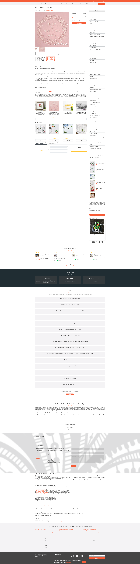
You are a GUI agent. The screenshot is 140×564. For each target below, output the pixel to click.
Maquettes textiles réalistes (94, 157)
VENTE (91, 144)
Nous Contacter (101, 3)
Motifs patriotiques (93, 135)
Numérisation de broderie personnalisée (66, 532)
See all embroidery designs (94, 146)
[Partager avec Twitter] (77, 20)
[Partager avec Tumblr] (79, 20)
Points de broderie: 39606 (50, 60)
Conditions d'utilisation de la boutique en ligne (91, 532)
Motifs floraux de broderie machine (42, 486)
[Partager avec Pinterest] (73, 20)
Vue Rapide (40, 106)
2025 (94, 538)
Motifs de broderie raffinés (94, 129)
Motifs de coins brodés (40, 491)
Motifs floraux (92, 87)
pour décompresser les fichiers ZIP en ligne (51, 505)
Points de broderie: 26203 (50, 56)
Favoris (43, 0)
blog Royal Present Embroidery (54, 521)
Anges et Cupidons (93, 30)
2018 (46, 545)
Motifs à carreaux (92, 70)
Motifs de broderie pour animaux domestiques (97, 137)
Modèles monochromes (93, 117)
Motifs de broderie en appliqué (41, 489)
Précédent (74, 13)
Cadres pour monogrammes (41, 487)
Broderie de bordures (93, 54)
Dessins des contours (93, 133)
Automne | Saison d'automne (94, 25)
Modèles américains (93, 41)
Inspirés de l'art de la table (94, 111)
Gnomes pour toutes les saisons (95, 98)
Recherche (98, 10)
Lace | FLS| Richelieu (93, 113)
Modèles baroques (93, 45)
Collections (91, 76)
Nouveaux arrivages (93, 13)
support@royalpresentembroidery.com (53, 465)
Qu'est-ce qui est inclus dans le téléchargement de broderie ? (70, 323)
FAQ (77, 3)
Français (95, 1)
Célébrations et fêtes (41, 10)
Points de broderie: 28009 (50, 57)
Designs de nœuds (93, 56)
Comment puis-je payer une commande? (70, 304)
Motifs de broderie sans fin (94, 83)
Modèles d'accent (92, 39)
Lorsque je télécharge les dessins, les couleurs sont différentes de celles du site (70, 341)
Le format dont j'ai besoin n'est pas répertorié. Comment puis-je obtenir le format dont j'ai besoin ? (70, 353)
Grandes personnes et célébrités (95, 102)
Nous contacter (70, 394)
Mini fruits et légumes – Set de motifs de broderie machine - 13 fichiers (81, 136)
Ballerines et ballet (93, 47)
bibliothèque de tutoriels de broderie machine (77, 521)
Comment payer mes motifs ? (70, 366)
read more (39, 259)
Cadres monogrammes (93, 95)
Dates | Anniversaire (93, 62)
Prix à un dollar (92, 131)
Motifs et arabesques (93, 32)
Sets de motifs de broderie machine (42, 492)
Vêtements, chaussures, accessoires (95, 74)
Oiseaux (91, 52)
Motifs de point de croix (93, 78)
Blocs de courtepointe (93, 138)
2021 (46, 543)
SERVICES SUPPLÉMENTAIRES (94, 21)
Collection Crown (92, 80)
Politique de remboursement (70, 384)
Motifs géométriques (93, 100)
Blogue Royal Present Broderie (40, 530)
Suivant (84, 13)
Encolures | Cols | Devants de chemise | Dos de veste (97, 123)
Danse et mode (92, 64)
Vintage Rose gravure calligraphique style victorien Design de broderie (40, 113)
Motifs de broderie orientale (94, 127)
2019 (94, 543)
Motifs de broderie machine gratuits (89, 529)
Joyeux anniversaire (93, 43)
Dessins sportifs (92, 151)
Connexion (38, 1)
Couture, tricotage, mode (94, 150)
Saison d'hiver (92, 23)
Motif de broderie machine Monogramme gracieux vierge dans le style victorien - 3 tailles (54, 113)
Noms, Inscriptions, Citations (94, 119)
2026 (70, 538)
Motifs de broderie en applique (95, 38)
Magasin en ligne (60, 3)
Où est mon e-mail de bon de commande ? (70, 372)
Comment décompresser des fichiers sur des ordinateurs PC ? (70, 310)
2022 (94, 540)
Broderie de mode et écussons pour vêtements (95, 67)
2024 (46, 540)
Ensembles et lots (92, 17)
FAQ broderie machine (64, 521)
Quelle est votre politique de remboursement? (70, 335)
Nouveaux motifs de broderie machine (42, 493)
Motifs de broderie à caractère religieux (96, 142)
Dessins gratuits (68, 3)
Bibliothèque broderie (84, 3)
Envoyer (73, 465)
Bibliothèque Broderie (63, 530)
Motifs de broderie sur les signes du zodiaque (97, 155)
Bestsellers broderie (93, 15)
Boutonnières (92, 60)
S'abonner (97, 214)
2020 (70, 543)
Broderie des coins (93, 82)
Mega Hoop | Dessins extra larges (95, 115)
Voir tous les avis (70, 264)
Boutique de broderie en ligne (40, 529)
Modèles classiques (93, 72)
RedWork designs (92, 140)
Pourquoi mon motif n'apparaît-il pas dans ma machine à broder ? (70, 347)
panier (104, 1)
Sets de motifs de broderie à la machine (96, 148)
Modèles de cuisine (93, 109)
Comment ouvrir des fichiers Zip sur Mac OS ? (70, 317)
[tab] (41, 143)
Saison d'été (92, 26)
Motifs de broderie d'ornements (95, 125)
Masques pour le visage (93, 85)
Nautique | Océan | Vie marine (94, 121)
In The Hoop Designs (93, 106)
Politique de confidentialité (70, 378)
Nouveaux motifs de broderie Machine (66, 529)
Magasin (36, 10)
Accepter (84, 561)
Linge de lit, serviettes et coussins (95, 49)
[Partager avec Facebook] (75, 20)
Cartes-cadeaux (92, 96)
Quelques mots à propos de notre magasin (70, 298)
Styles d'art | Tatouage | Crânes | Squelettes (97, 36)
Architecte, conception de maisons (95, 34)
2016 (94, 545)
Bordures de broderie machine (41, 490)
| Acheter (40, 118)
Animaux (91, 28)
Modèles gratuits (92, 93)
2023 (70, 540)
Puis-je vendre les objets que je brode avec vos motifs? (70, 359)
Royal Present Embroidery (41, 3)
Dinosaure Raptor (97, 234)
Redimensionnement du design (88, 530)
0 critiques (40, 149)
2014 (70, 547)
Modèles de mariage (49, 10)
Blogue (73, 3)
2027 (46, 538)
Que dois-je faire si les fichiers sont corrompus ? (70, 329)
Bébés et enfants (92, 51)
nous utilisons (68, 562)
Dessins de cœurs (92, 104)
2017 (70, 545)
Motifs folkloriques (93, 91)
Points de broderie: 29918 (50, 58)
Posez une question (42, 8)
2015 (46, 547)
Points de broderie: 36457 (50, 59)
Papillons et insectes (93, 58)
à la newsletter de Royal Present (94, 210)
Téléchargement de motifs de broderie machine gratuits (45, 532)
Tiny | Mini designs (93, 153)
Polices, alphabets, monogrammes (95, 89)
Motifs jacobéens (92, 108)
